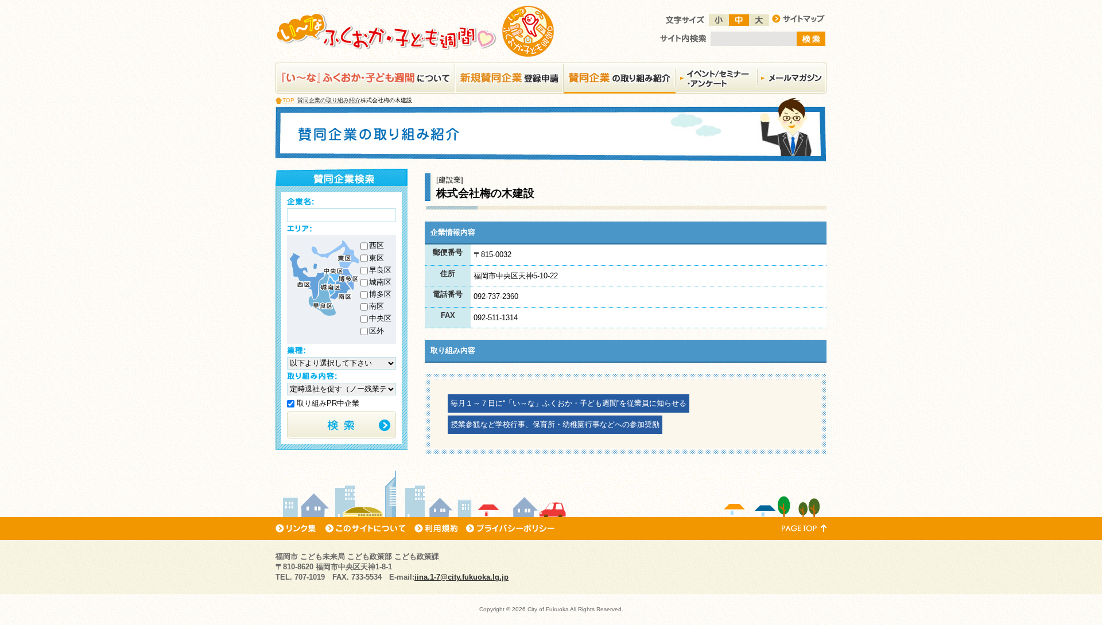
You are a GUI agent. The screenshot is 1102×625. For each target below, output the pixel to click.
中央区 (380, 318)
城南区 (380, 282)
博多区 (380, 294)
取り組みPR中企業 (326, 403)
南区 (376, 306)
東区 (376, 258)
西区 (376, 245)
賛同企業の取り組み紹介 (328, 100)
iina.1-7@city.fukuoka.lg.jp (461, 577)
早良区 (380, 270)
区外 (376, 331)
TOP (288, 100)
